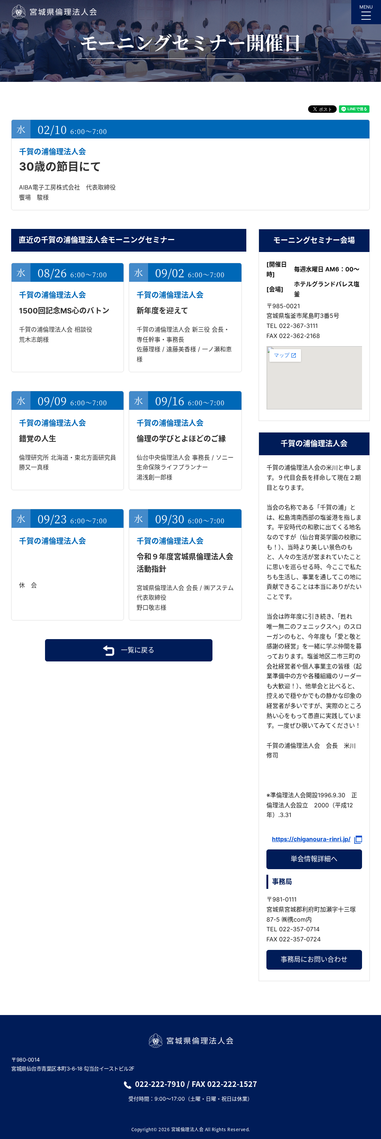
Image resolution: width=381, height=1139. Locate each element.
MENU (366, 7)
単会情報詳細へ (314, 859)
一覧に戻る (137, 650)
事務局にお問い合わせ (314, 959)
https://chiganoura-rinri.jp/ (311, 839)
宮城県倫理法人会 (53, 12)
